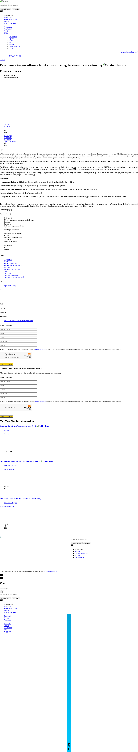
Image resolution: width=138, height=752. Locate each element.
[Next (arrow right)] (3, 590)
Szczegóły (7, 124)
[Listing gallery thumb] (0, 294)
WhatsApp (8, 620)
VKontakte (8, 628)
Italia (10, 42)
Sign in (2, 60)
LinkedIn (7, 624)
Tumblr (6, 626)
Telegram (7, 622)
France (11, 40)
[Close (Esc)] (1, 588)
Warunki (58, 571)
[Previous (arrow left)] (1, 590)
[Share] (3, 588)
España (11, 39)
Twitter (6, 618)
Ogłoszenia (8, 27)
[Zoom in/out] (7, 588)
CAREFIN (8, 29)
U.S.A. (11, 48)
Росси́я (11, 44)
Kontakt (7, 126)
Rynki (6, 33)
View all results (5, 9)
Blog (6, 31)
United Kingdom (14, 46)
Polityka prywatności (49, 571)
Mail (5, 630)
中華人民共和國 (15, 56)
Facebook (7, 616)
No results (16, 9)
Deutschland (13, 37)
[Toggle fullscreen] (5, 588)
